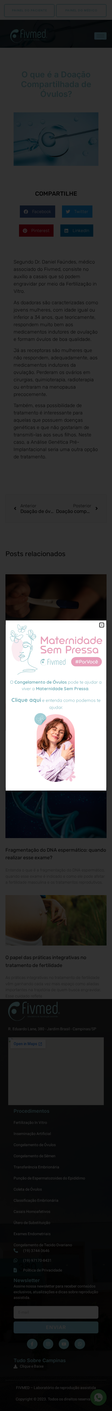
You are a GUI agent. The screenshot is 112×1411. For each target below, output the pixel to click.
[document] (56, 705)
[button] (102, 625)
